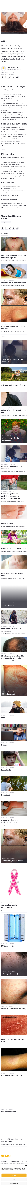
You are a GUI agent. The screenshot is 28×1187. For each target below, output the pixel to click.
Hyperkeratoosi (8, 694)
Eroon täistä (6, 770)
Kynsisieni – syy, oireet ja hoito (13, 548)
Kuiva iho (5, 717)
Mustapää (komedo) (10, 974)
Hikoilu (4, 745)
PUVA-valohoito (7, 946)
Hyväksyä (14, 1175)
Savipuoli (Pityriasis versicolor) (13, 1009)
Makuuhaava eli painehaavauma (13, 283)
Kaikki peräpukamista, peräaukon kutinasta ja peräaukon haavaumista (10, 496)
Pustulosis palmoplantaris (12, 861)
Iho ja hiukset (5, 222)
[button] (26, 1165)
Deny (14, 1179)
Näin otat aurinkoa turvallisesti (13, 385)
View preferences (14, 1183)
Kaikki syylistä (7, 523)
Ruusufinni (5, 795)
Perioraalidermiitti (8, 1112)
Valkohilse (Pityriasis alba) (11, 1075)
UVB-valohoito (8, 605)
